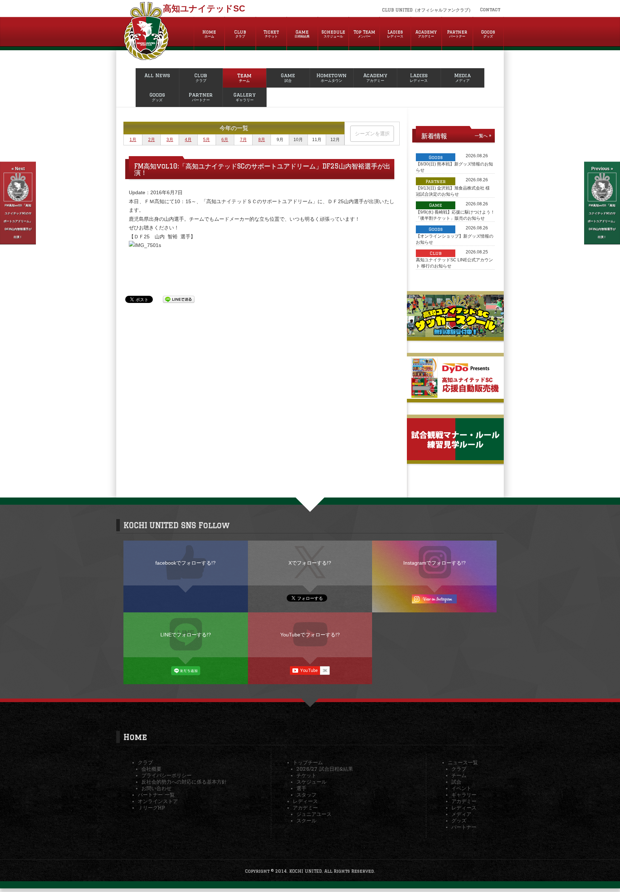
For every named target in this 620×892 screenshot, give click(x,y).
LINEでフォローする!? (185, 635)
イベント (461, 788)
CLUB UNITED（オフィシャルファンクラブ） (427, 10)
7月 (243, 139)
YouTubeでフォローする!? (310, 635)
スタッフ (306, 795)
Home (209, 33)
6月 (224, 139)
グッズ (458, 820)
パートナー (463, 827)
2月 (151, 139)
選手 (301, 788)
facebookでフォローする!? (185, 563)
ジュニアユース (314, 814)
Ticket (271, 33)
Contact (490, 9)
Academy (426, 33)
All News (157, 75)
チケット (306, 775)
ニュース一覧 (463, 762)
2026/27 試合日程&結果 (324, 769)
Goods (488, 33)
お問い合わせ (156, 788)
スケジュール (311, 782)
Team (244, 78)
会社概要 (151, 769)
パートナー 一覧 (156, 795)
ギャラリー (463, 795)
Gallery (244, 97)
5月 (206, 139)
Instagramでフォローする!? (434, 563)
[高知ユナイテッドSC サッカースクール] (455, 334)
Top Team (364, 33)
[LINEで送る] (178, 299)
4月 (188, 139)
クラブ (145, 762)
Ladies (395, 33)
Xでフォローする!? (309, 563)
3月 (169, 139)
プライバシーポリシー (166, 775)
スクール (306, 820)
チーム (458, 775)
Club (240, 33)
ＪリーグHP (151, 808)
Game (302, 33)
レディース (305, 801)
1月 (133, 139)
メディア (461, 814)
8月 (261, 139)
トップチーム (308, 762)
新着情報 (434, 135)
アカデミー (305, 808)
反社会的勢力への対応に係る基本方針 (184, 782)
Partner (457, 33)
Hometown (331, 78)
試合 (456, 782)
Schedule (333, 33)
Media (462, 78)
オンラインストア (158, 801)
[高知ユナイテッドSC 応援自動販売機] (455, 396)
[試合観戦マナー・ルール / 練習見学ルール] (455, 457)
